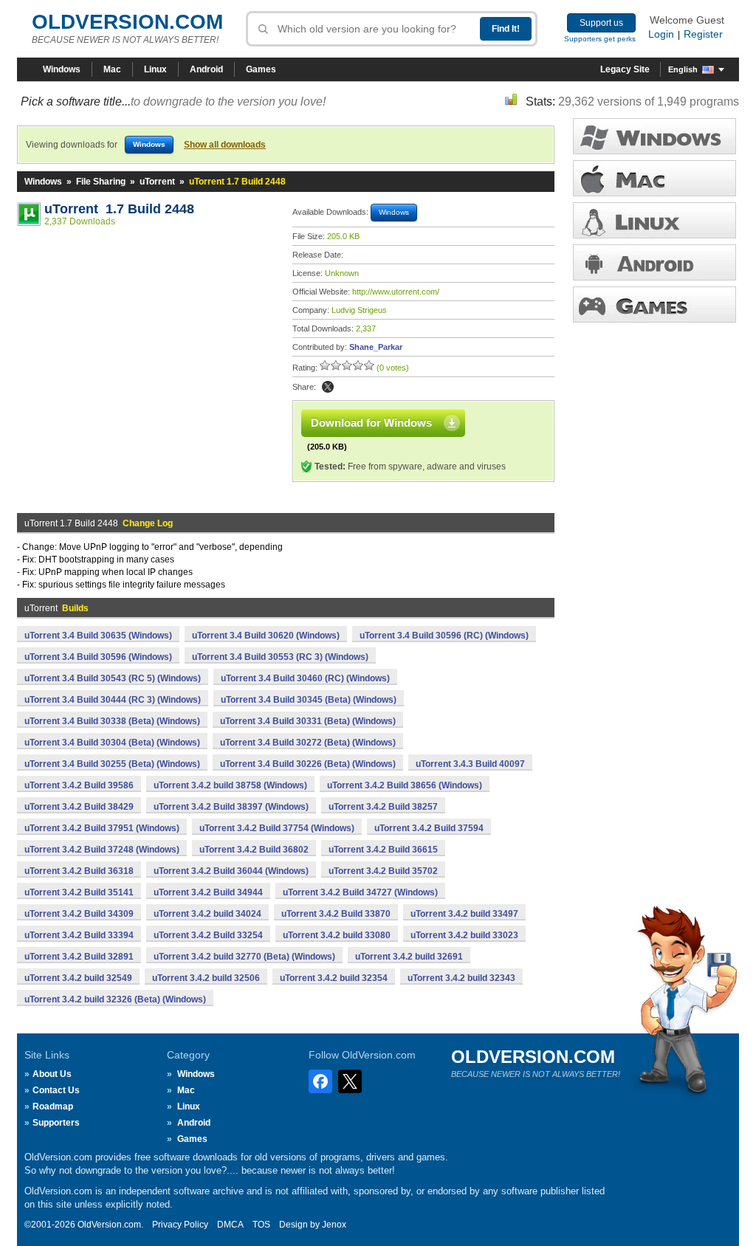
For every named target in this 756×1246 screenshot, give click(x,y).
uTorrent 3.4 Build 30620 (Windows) (266, 635)
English (683, 69)
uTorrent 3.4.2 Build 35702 (383, 871)
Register (703, 34)
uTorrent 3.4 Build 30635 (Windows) (98, 635)
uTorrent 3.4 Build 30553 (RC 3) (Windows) (280, 657)
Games (261, 69)
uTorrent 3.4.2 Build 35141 (79, 892)
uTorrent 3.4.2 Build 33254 (208, 935)
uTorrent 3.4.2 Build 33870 (336, 914)
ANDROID (654, 262)
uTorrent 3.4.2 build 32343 (461, 978)
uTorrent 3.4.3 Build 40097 (470, 764)
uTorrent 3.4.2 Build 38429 (79, 807)
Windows (61, 69)
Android (206, 69)
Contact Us (56, 1090)
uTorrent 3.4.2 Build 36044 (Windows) (231, 871)
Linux (155, 69)
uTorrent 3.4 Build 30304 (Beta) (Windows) (112, 742)
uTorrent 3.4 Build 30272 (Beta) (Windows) (308, 742)
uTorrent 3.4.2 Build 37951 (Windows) (101, 828)
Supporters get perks (600, 39)
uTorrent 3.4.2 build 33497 (464, 914)
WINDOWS (654, 136)
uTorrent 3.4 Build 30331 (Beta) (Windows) (308, 721)
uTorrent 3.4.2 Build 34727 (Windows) (360, 892)
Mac (112, 69)
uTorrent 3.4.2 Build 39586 (79, 785)
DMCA (230, 1224)
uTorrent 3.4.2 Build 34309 (79, 914)
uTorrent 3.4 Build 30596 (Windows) (98, 657)
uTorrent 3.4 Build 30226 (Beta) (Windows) (308, 764)
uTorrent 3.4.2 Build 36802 (254, 849)
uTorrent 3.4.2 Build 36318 (79, 871)
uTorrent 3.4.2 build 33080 (337, 935)
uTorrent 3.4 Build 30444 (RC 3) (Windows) (112, 700)
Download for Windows (371, 422)
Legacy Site (625, 69)
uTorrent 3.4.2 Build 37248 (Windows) (101, 849)
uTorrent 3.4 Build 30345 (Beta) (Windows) (308, 700)
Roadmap (52, 1106)
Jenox (334, 1224)
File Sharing (101, 181)
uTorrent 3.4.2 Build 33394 (79, 935)
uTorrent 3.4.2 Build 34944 (208, 892)
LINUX (654, 220)
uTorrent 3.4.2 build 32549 (78, 978)
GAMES (654, 304)
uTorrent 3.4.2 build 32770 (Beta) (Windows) (244, 956)
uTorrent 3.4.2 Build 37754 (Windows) (276, 828)
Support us (601, 23)
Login (661, 34)
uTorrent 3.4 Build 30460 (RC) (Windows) (305, 678)
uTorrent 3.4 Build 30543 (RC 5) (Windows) (112, 678)
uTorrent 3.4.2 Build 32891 (79, 956)
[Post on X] (328, 387)
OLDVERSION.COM (127, 21)
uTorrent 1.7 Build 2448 (119, 209)
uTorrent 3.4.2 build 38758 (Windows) (230, 785)
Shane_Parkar (375, 347)
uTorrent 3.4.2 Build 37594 (429, 828)
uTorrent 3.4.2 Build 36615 (383, 849)
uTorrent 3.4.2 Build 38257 (383, 807)
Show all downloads (225, 145)
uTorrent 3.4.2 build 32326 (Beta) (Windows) (115, 999)
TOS (261, 1224)
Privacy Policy (180, 1224)
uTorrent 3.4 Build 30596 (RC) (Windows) (444, 635)
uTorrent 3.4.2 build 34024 (207, 914)
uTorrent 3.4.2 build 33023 (464, 935)
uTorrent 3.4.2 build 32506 (206, 978)
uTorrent (157, 181)
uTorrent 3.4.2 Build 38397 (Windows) (231, 807)
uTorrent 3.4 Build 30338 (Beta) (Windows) (112, 721)
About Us (52, 1074)
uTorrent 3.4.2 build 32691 (409, 956)
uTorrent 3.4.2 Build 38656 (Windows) (404, 785)
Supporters (56, 1123)
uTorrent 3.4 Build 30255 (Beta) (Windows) (112, 764)
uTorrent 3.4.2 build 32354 (334, 978)
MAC (654, 178)
